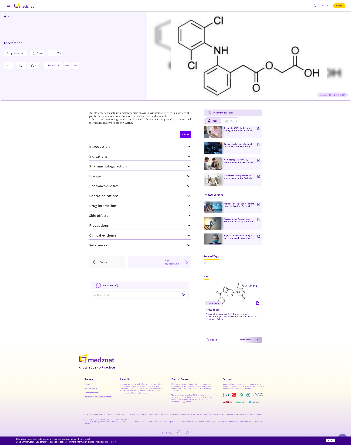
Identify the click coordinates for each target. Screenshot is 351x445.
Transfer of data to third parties (98, 396)
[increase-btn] (67, 65)
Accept (330, 440)
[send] (183, 295)
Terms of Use (238, 414)
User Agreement (92, 392)
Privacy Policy (91, 388)
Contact (88, 384)
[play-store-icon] (187, 432)
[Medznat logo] (24, 5)
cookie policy (110, 441)
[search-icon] (314, 6)
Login (339, 6)
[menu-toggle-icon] (8, 6)
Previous (104, 262)
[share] (8, 65)
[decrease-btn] (75, 65)
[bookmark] (21, 65)
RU (327, 5)
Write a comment (102, 295)
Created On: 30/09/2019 (332, 94)
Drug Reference (15, 53)
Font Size (53, 65)
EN (323, 5)
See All (185, 134)
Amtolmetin (213, 309)
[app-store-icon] (179, 432)
